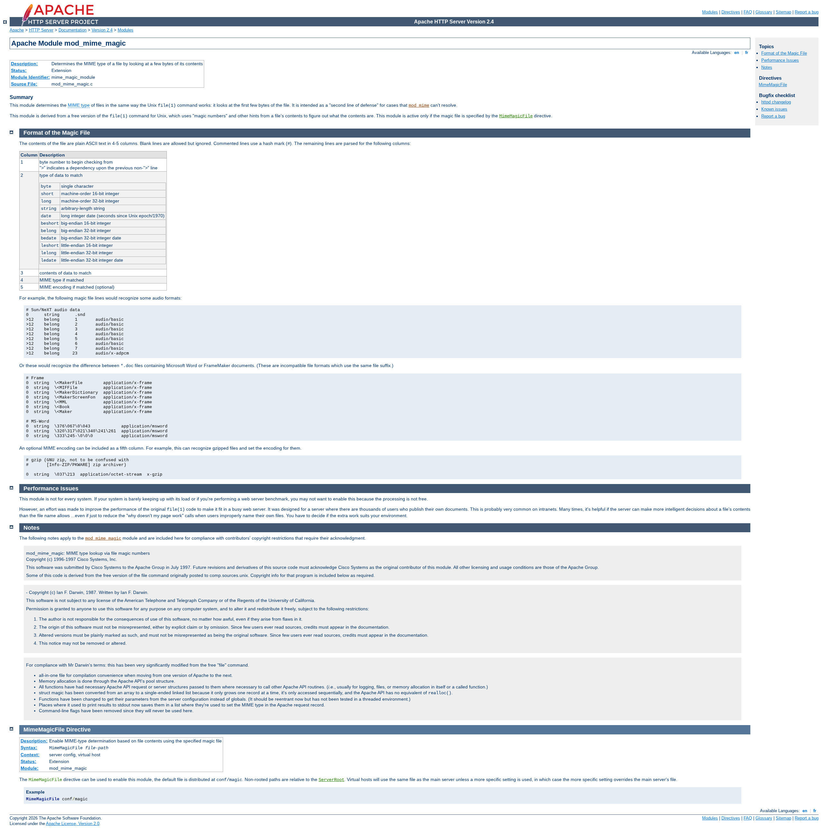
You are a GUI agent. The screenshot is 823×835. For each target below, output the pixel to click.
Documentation (72, 30)
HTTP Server (41, 30)
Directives (730, 12)
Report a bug (806, 12)
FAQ (748, 12)
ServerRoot (331, 779)
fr (746, 52)
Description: (24, 63)
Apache (17, 30)
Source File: (24, 83)
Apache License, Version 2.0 (72, 823)
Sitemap (783, 12)
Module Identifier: (30, 77)
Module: (30, 768)
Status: (19, 70)
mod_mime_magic (103, 538)
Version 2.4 (102, 30)
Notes (766, 67)
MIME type (79, 105)
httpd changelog (776, 102)
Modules (710, 12)
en (736, 52)
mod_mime (419, 105)
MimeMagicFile (516, 116)
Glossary (763, 12)
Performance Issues (780, 60)
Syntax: (29, 747)
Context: (30, 754)
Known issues (774, 109)
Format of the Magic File (784, 53)
